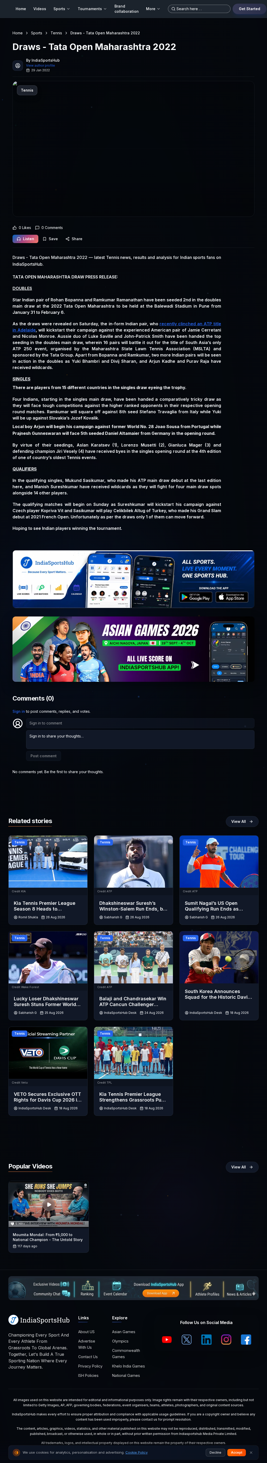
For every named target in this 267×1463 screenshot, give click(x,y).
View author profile (40, 65)
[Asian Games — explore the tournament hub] (133, 649)
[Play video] (49, 1204)
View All (238, 821)
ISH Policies (88, 1375)
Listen (28, 239)
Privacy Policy (90, 1366)
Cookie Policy (136, 1452)
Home (21, 9)
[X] (186, 1339)
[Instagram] (226, 1339)
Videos (39, 9)
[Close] (251, 1452)
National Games (126, 1375)
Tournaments (90, 9)
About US (86, 1332)
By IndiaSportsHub (43, 60)
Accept (236, 1452)
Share (77, 239)
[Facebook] (246, 1339)
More (150, 9)
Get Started (249, 9)
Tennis (56, 33)
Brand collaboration (126, 9)
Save (53, 239)
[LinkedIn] (206, 1339)
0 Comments (52, 227)
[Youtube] (167, 1339)
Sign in (19, 711)
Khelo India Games (128, 1366)
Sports (59, 9)
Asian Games (123, 1332)
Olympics (120, 1341)
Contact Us (88, 1356)
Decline (215, 1452)
